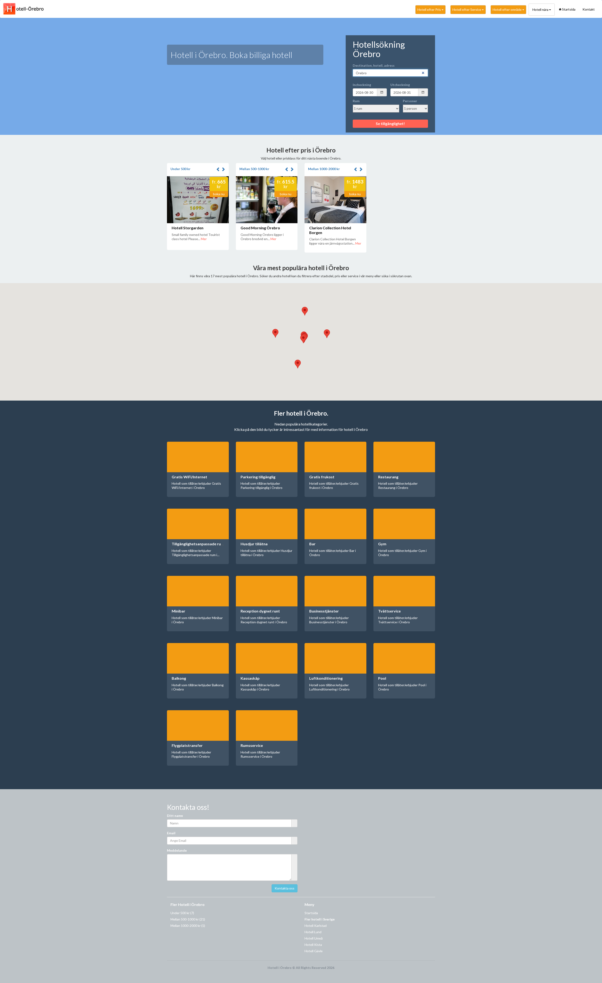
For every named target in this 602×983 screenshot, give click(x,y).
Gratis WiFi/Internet (189, 477)
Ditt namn (175, 816)
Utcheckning (400, 85)
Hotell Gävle (314, 951)
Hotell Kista (313, 945)
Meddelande (177, 850)
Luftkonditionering (326, 678)
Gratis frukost (321, 477)
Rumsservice (252, 745)
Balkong (179, 678)
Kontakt (588, 9)
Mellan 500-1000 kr (254, 169)
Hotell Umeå (314, 938)
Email (171, 833)
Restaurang (388, 477)
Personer (410, 101)
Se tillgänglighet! (390, 123)
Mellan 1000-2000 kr (324, 169)
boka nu (219, 194)
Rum (356, 101)
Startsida (568, 9)
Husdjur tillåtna (254, 544)
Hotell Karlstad (316, 926)
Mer (204, 239)
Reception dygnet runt (260, 611)
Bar (312, 544)
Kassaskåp (250, 678)
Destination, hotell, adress (374, 65)
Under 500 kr (180, 169)
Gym (382, 544)
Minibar (178, 611)
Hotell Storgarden (187, 228)
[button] (218, 169)
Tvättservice (389, 611)
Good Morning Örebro (260, 228)
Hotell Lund (313, 932)
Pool (382, 678)
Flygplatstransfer (187, 745)
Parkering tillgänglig (258, 477)
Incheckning (362, 85)
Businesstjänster (324, 611)
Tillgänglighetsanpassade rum (198, 544)
